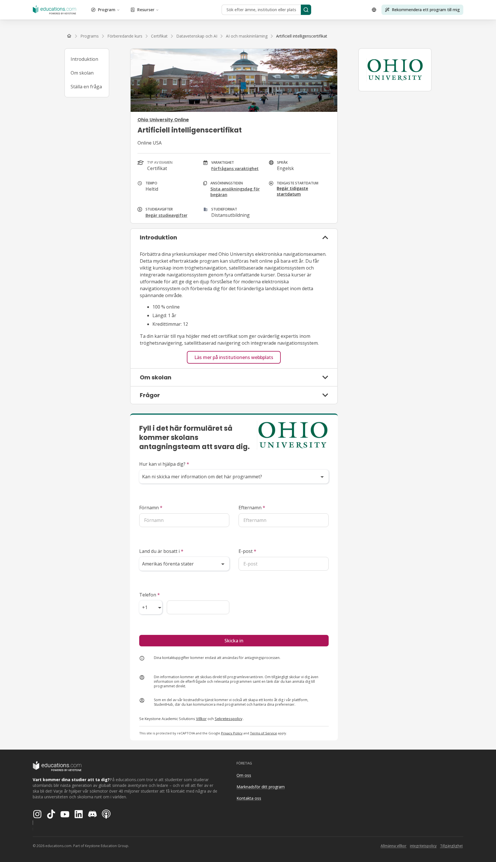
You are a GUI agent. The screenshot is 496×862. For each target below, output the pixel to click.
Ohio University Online (163, 119)
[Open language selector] (374, 10)
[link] (301, 36)
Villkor (201, 718)
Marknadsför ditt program (261, 786)
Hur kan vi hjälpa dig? (164, 464)
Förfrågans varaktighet (235, 168)
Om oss (244, 775)
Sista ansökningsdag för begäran (235, 191)
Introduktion (84, 59)
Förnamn (150, 507)
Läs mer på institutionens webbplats (233, 357)
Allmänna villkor (393, 845)
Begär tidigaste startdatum (292, 191)
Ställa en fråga (86, 86)
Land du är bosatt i (161, 551)
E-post (247, 551)
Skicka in (233, 640)
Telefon (149, 595)
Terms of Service (263, 733)
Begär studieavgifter (166, 215)
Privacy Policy (232, 733)
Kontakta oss (249, 798)
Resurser (145, 9)
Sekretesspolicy (228, 718)
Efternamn (252, 507)
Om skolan (82, 73)
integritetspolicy (423, 845)
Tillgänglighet (451, 845)
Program (106, 9)
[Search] (306, 10)
